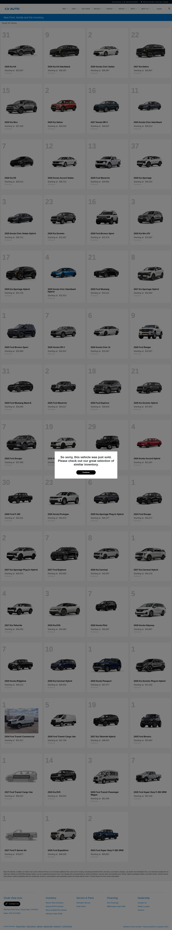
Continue (86, 472)
